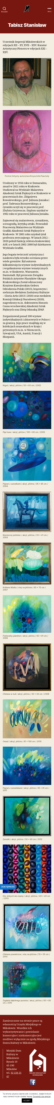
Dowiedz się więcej (42, 1096)
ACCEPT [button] (26, 1100)
